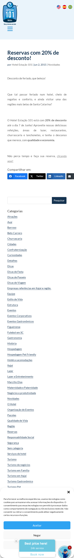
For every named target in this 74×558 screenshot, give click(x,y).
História (12, 343)
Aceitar (37, 525)
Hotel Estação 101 (22, 64)
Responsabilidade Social (20, 437)
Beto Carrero (14, 232)
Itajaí (10, 365)
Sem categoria (15, 448)
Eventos (11, 310)
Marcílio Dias (14, 382)
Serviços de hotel (16, 453)
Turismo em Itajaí (17, 475)
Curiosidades (14, 255)
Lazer (10, 370)
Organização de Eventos (20, 409)
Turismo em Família (18, 470)
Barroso (11, 227)
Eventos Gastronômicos (20, 321)
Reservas (12, 431)
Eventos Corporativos (19, 315)
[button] (68, 492)
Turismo (12, 459)
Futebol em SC (15, 332)
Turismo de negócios (18, 464)
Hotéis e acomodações (19, 359)
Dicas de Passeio (16, 277)
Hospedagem (14, 348)
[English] (60, 7)
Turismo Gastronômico (20, 481)
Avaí (9, 222)
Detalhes (12, 260)
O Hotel (11, 404)
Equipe (11, 293)
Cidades (11, 244)
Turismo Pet (14, 486)
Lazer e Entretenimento (20, 376)
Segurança (13, 442)
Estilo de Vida (15, 299)
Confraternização (17, 249)
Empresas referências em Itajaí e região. (29, 288)
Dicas (10, 266)
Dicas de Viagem (16, 282)
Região (11, 426)
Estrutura (12, 304)
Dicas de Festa (15, 271)
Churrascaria (14, 238)
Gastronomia (14, 337)
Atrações (12, 216)
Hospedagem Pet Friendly (21, 354)
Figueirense (13, 326)
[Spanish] (65, 7)
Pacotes (11, 415)
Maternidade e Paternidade (22, 387)
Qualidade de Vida (17, 420)
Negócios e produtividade (21, 392)
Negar (37, 535)
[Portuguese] (71, 7)
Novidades (54, 64)
